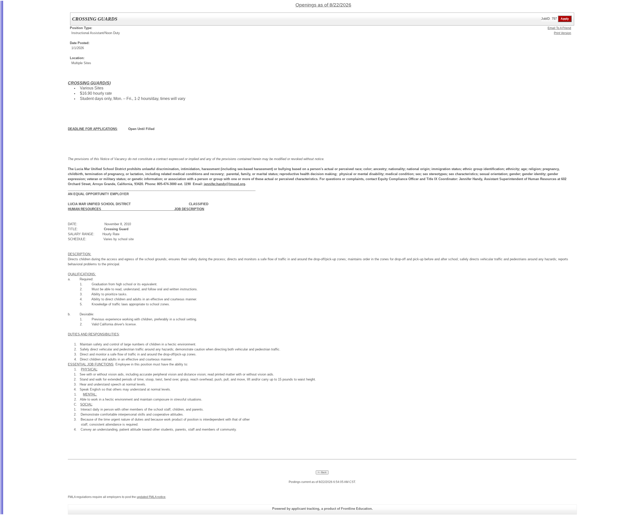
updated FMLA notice (151, 497)
